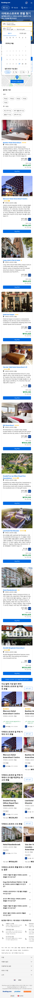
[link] (6, 98)
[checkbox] (25, 47)
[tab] (9, 33)
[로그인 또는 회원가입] (26, 3)
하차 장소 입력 (10, 23)
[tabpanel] (16, 55)
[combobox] (17, 24)
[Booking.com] (5, 2)
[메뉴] (31, 3)
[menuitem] (5, 8)
